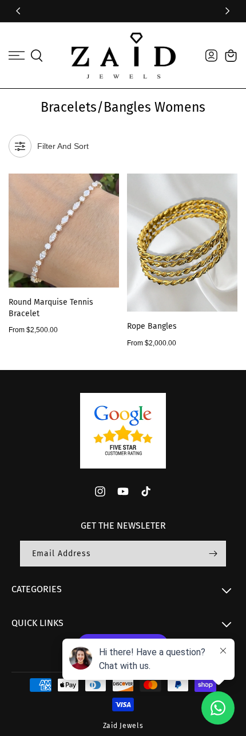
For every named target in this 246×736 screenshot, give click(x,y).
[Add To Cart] (109, 232)
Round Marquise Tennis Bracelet (51, 307)
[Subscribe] (212, 553)
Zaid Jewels (123, 726)
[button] (17, 56)
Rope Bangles (152, 326)
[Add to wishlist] (109, 188)
